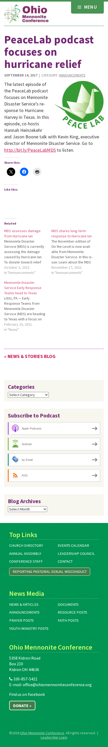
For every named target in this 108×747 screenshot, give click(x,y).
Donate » (22, 705)
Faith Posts (68, 620)
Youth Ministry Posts (28, 628)
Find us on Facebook (27, 694)
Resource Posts (72, 612)
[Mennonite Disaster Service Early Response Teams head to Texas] (27, 306)
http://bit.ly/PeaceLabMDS (30, 150)
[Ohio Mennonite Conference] (26, 14)
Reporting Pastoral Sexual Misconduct (50, 571)
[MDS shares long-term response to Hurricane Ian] (75, 251)
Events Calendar (73, 545)
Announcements (72, 75)
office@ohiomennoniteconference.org (57, 684)
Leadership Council (76, 553)
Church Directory (26, 545)
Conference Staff (26, 561)
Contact (65, 561)
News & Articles (24, 604)
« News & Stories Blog (30, 356)
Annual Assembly (25, 553)
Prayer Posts (21, 620)
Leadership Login (54, 737)
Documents (68, 604)
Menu (90, 7)
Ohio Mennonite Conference (42, 733)
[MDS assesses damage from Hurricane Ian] (27, 251)
